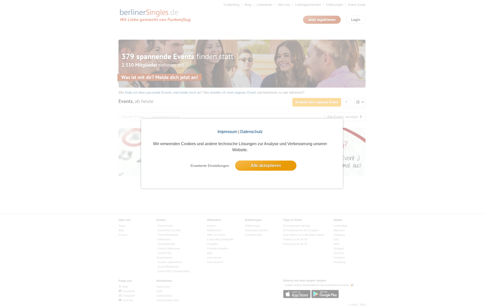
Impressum (227, 132)
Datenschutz (251, 132)
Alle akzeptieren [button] (266, 165)
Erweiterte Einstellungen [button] (210, 166)
